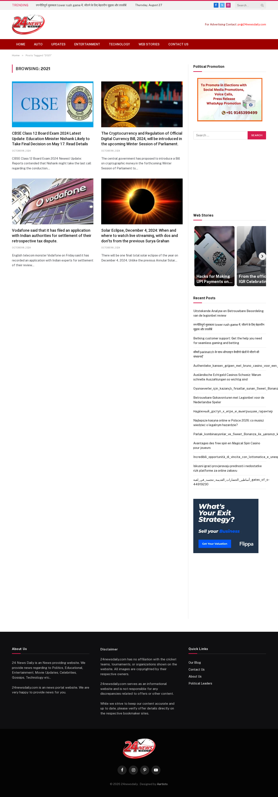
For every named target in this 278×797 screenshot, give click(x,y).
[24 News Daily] (28, 24)
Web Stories (149, 44)
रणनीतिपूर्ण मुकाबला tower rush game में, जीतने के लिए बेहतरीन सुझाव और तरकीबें (81, 5)
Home (20, 44)
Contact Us (178, 44)
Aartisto (162, 784)
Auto (38, 44)
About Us (195, 676)
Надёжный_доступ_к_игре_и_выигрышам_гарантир (233, 411)
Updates (58, 44)
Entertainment (87, 44)
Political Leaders (200, 683)
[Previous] (197, 256)
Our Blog (195, 662)
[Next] (262, 256)
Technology (119, 44)
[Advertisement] (229, 176)
